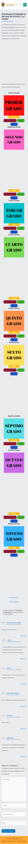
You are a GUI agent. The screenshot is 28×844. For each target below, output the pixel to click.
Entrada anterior (14, 597)
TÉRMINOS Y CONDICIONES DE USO (9, 841)
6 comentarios (5, 21)
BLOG (11, 21)
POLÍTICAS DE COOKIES (21, 841)
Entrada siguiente (14, 601)
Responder (23, 635)
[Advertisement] (14, 63)
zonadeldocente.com (12, 4)
